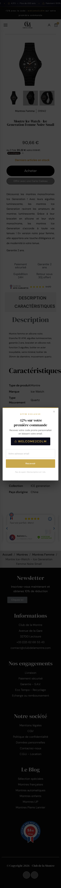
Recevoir (30, 463)
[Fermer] (54, 411)
